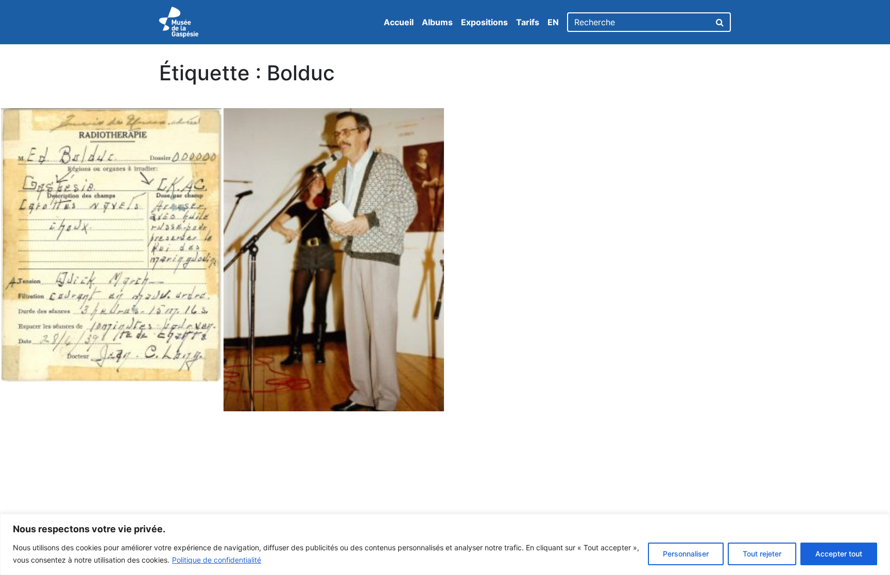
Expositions (484, 22)
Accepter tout (838, 553)
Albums (437, 22)
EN (553, 22)
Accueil (399, 22)
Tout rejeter (762, 553)
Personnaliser (686, 553)
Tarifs (527, 22)
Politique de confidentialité (216, 559)
